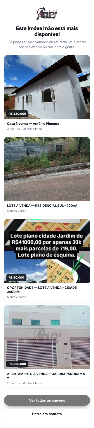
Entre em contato (47, 414)
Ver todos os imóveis (47, 400)
